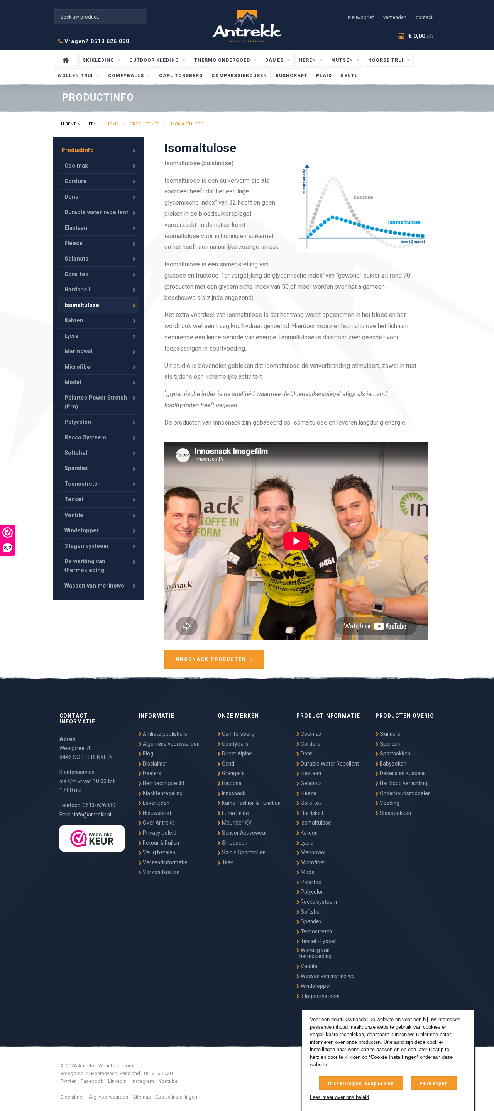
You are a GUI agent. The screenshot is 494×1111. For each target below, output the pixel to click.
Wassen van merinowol (95, 586)
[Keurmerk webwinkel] (92, 838)
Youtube (168, 1081)
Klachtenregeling (162, 793)
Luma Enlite (235, 813)
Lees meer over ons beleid (339, 1097)
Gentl (349, 75)
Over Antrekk (158, 823)
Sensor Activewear (244, 833)
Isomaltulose (81, 305)
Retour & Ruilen (160, 843)
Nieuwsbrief (361, 17)
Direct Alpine (236, 753)
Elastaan (75, 228)
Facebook (92, 1081)
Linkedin (117, 1081)
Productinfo (77, 150)
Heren (308, 60)
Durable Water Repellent (329, 763)
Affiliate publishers (164, 734)
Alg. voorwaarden (108, 1097)
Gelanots (76, 259)
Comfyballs (126, 75)
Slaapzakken (395, 813)
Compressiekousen (239, 75)
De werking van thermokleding (84, 566)
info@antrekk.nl (92, 814)
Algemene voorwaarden (171, 744)
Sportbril (390, 744)
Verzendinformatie (165, 862)
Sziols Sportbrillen (243, 852)
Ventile (73, 515)
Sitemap (142, 1097)
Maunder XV (236, 823)
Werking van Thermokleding (314, 953)
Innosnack (233, 793)
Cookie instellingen (176, 1097)
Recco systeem (318, 902)
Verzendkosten (160, 872)
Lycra (71, 336)
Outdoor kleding (155, 60)
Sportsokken (394, 753)
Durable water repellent (96, 212)
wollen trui (76, 75)
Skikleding (99, 60)
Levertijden (155, 803)
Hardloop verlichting (403, 783)
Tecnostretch (82, 484)
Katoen (73, 320)
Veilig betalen (158, 852)
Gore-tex (76, 274)
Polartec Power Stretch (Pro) (95, 402)
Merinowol (78, 351)
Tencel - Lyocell (318, 941)
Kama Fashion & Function (251, 803)
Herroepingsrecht (163, 783)
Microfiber (78, 367)
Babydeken (392, 763)
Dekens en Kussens (402, 773)
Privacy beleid (159, 833)
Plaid (324, 75)
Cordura (75, 181)
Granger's (233, 773)
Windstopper (81, 530)
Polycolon (77, 422)
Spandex (76, 468)
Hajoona (231, 783)
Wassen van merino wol (327, 976)
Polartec (310, 882)
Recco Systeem (85, 437)
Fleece (73, 243)
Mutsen (343, 60)
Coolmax (76, 166)
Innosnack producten (210, 659)
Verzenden (394, 17)
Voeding (389, 803)
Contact (424, 17)
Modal (72, 382)
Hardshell (77, 289)
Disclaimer (154, 763)
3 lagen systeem (86, 546)
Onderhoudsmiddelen (405, 793)
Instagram (143, 1081)
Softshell (76, 453)
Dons (71, 197)
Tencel (73, 499)
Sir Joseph (234, 843)
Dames (275, 60)
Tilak (227, 862)
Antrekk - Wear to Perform (247, 26)
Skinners (389, 734)
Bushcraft (292, 75)
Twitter (68, 1081)
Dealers (151, 773)
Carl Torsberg (181, 75)
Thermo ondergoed (223, 60)
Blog (147, 753)
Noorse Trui (386, 60)
